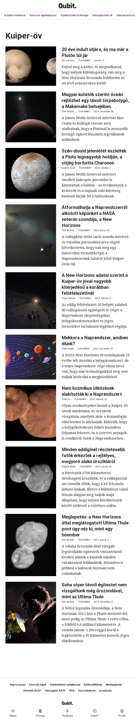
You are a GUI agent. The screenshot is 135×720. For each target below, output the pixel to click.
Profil (122, 715)
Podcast (67, 715)
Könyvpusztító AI (102, 15)
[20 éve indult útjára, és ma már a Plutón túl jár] (30, 66)
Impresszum (17, 684)
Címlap (40, 715)
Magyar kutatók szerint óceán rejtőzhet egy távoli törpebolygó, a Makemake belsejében (95, 100)
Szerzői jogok (37, 684)
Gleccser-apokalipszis (43, 15)
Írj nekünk (105, 690)
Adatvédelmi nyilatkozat (65, 684)
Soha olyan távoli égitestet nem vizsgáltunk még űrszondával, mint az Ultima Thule (94, 590)
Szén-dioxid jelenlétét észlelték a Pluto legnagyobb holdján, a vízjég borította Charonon (94, 156)
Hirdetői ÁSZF (32, 690)
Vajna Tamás (68, 298)
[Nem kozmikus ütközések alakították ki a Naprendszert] (30, 413)
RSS (72, 690)
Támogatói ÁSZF (55, 690)
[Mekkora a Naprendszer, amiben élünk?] (30, 357)
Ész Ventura (68, 60)
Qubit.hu (66, 399)
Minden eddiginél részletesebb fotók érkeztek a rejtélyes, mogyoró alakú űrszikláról (93, 455)
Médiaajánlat (114, 684)
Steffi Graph (68, 349)
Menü (12, 715)
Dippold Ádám (69, 466)
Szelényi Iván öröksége (74, 15)
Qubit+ (95, 715)
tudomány (84, 60)
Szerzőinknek (87, 690)
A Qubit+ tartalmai (14, 15)
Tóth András (68, 111)
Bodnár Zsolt (68, 168)
